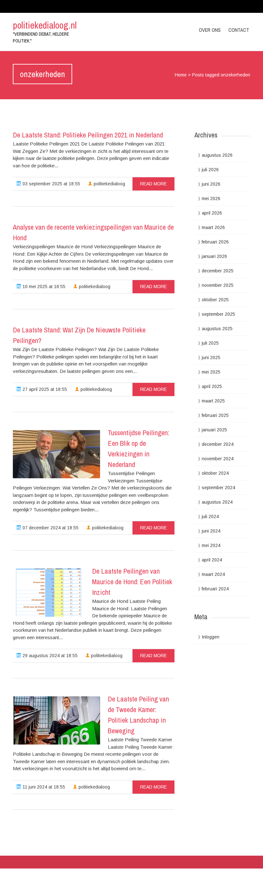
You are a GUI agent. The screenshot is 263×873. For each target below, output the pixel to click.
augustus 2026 (217, 155)
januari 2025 (214, 429)
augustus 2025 (217, 328)
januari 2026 (214, 256)
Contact (238, 29)
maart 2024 (213, 574)
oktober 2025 (215, 299)
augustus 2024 (217, 502)
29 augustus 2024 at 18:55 (49, 655)
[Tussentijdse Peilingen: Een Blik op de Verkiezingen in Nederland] (56, 454)
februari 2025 (215, 415)
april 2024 (212, 559)
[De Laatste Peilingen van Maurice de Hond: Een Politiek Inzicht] (48, 593)
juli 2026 (210, 169)
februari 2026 (215, 241)
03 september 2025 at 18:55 (50, 183)
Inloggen (210, 636)
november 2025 (217, 285)
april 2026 (212, 213)
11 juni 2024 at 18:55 (43, 786)
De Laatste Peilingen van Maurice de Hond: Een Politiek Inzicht (132, 581)
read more (153, 183)
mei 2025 (211, 372)
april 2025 (212, 386)
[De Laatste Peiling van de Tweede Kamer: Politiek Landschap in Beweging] (56, 720)
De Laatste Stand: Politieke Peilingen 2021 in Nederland (88, 135)
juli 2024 (210, 516)
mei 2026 (211, 198)
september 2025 (218, 314)
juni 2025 (211, 357)
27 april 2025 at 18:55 (44, 389)
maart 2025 (213, 400)
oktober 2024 (215, 473)
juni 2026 (211, 184)
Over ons (210, 29)
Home (181, 74)
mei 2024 (211, 545)
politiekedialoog (108, 183)
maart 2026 (213, 227)
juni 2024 (211, 531)
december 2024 (217, 444)
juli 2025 (210, 343)
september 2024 (218, 487)
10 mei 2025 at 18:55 (43, 286)
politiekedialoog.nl (45, 25)
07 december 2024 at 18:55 (50, 527)
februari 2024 (215, 588)
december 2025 (217, 270)
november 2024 (217, 458)
